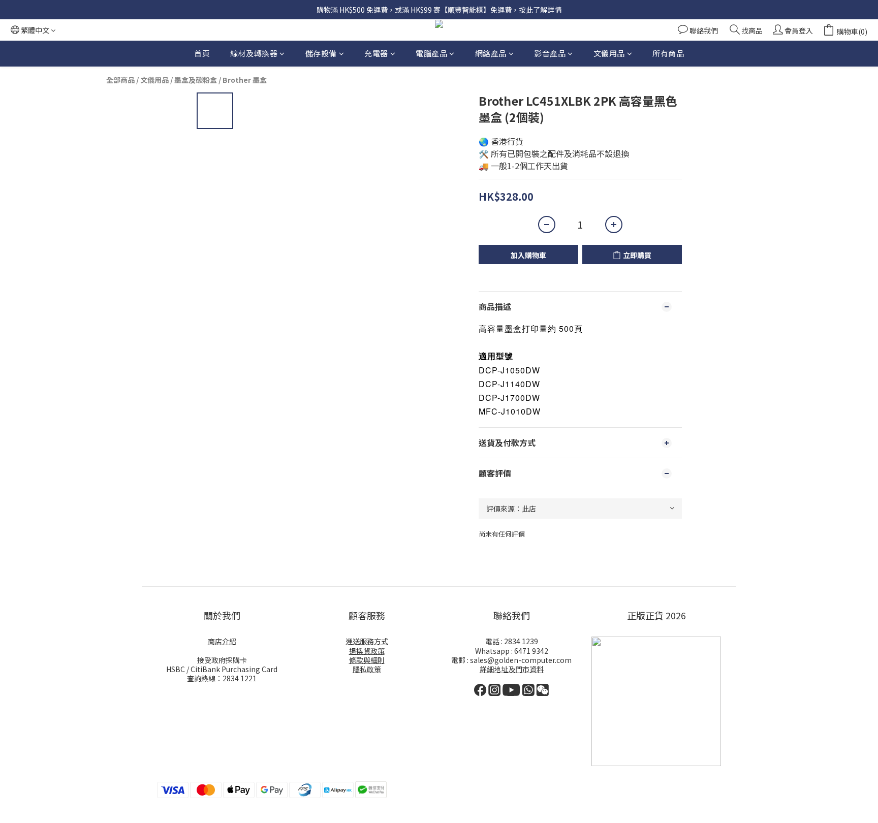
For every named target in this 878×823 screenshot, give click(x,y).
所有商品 (668, 53)
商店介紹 (222, 641)
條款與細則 (367, 660)
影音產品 (550, 53)
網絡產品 (491, 53)
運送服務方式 (367, 641)
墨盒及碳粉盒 (195, 80)
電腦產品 (431, 53)
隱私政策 (367, 669)
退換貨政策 (367, 651)
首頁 (202, 53)
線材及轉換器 (253, 53)
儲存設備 (321, 53)
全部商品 (120, 80)
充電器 (376, 53)
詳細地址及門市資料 (512, 669)
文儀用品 (609, 53)
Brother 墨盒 (245, 80)
